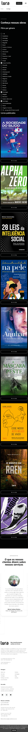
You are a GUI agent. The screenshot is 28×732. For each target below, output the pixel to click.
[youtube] (10, 695)
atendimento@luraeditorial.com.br (9, 719)
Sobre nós (3, 672)
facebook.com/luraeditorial (6, 687)
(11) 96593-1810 (5, 704)
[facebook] (2, 695)
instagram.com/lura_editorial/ (7, 689)
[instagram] (6, 695)
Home (2, 8)
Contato (16, 677)
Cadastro (19, 3)
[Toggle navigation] (25, 3)
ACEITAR (14, 730)
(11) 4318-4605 (5, 702)
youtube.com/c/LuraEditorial (7, 690)
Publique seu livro (5, 677)
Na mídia (3, 674)
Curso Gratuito (4, 679)
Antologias (17, 674)
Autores (16, 672)
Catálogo (3, 676)
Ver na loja (14, 160)
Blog (16, 676)
